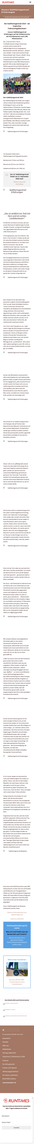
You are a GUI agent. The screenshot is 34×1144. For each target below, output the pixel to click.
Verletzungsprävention (10, 1071)
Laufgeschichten (12, 16)
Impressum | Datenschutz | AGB (13, 1056)
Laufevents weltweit (24, 16)
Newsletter (6, 1038)
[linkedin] (3, 1087)
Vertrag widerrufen (9, 1053)
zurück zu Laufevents (17, 919)
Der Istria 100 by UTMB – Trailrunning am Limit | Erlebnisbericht (17, 982)
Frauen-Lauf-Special (9, 1068)
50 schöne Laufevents (10, 1075)
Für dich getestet (8, 1064)
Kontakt (5, 1042)
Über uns (5, 1045)
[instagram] (8, 1087)
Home (4, 16)
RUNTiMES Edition (9, 1079)
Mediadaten (6, 1049)
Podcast (5, 1060)
